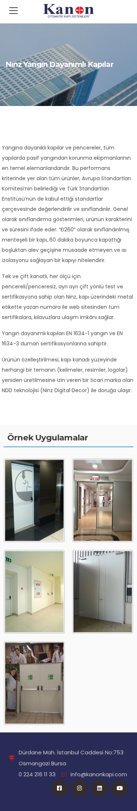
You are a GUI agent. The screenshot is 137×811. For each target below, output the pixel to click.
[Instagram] (79, 788)
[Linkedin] (99, 788)
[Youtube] (119, 788)
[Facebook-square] (59, 788)
